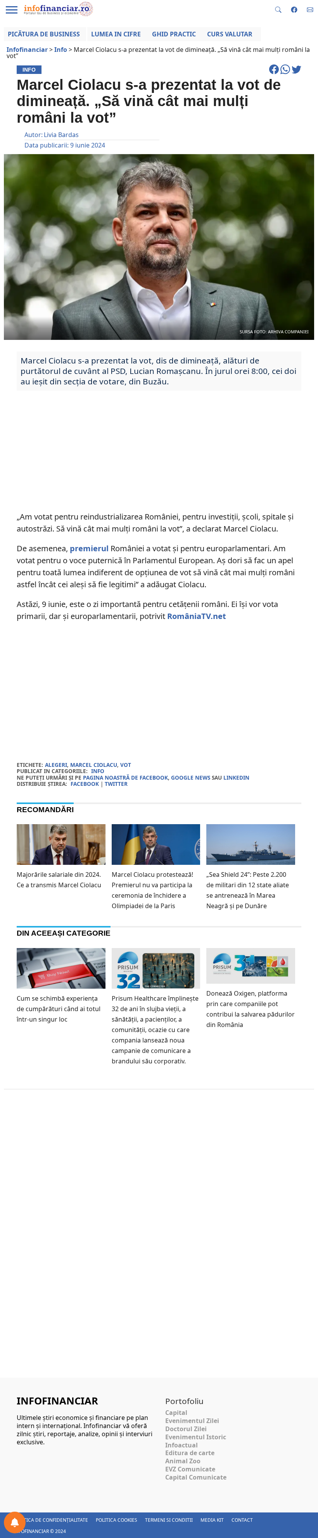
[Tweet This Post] (296, 73)
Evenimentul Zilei (192, 1420)
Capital (176, 1412)
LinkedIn (236, 777)
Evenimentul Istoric (195, 1437)
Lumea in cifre (116, 34)
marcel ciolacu (93, 764)
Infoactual (181, 1445)
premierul (89, 548)
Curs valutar (229, 34)
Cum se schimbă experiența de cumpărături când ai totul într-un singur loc (58, 1009)
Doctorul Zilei (186, 1429)
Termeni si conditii (169, 1520)
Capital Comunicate (195, 1477)
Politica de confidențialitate (51, 1520)
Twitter (116, 783)
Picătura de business (44, 34)
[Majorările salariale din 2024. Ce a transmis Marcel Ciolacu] (61, 849)
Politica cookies (116, 1520)
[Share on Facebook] (274, 73)
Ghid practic (174, 34)
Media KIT (212, 1520)
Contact (242, 1520)
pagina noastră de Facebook (125, 777)
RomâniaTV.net (196, 616)
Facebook (85, 783)
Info (97, 771)
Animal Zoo (182, 1461)
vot (125, 764)
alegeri (56, 764)
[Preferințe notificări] (15, 1522)
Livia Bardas (61, 134)
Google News (190, 777)
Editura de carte (189, 1453)
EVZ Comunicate (190, 1469)
